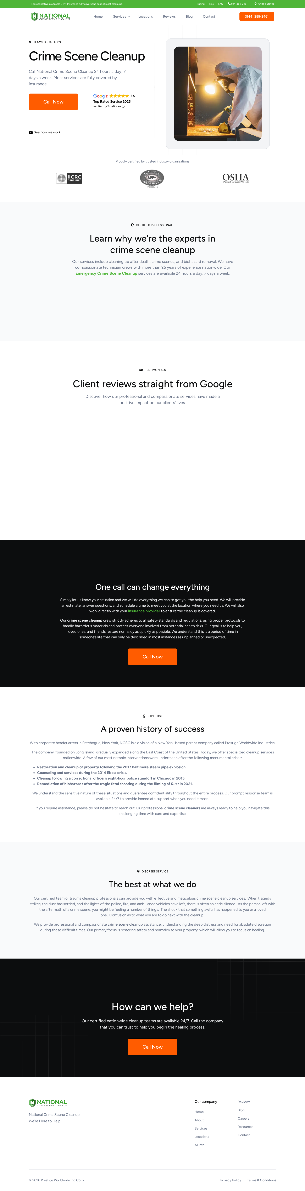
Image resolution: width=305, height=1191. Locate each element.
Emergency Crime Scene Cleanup (106, 273)
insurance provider (144, 611)
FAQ (220, 4)
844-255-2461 (239, 3)
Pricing (201, 4)
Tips (211, 4)
